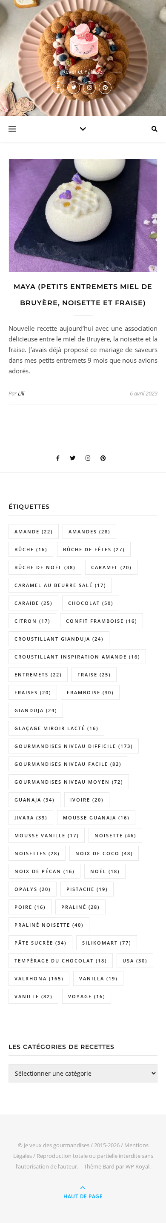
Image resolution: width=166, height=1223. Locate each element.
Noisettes (37, 853)
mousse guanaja (96, 817)
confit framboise (101, 621)
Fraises (32, 692)
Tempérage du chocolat (60, 960)
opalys (32, 889)
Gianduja (35, 710)
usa (135, 960)
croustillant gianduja (58, 639)
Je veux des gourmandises (56, 1145)
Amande (33, 531)
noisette (115, 835)
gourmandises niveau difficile (73, 746)
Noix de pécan (44, 871)
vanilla (98, 978)
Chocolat (90, 603)
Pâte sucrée (40, 942)
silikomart (106, 942)
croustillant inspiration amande (77, 656)
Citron (32, 621)
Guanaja (34, 799)
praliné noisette (48, 925)
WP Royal (137, 1166)
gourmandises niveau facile (67, 764)
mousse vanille (46, 835)
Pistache (87, 889)
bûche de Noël (44, 567)
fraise (94, 674)
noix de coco (104, 853)
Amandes (89, 531)
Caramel (111, 567)
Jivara (30, 817)
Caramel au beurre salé (60, 585)
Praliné (80, 907)
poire (30, 907)
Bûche (30, 549)
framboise (90, 692)
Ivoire (86, 799)
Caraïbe (33, 603)
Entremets (38, 674)
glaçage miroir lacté (56, 728)
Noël (105, 871)
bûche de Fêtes (94, 549)
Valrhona (38, 978)
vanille (33, 996)
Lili (21, 393)
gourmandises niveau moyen (68, 782)
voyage (86, 996)
